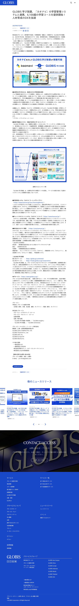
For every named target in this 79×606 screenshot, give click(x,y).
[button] (75, 2)
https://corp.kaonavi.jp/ (37, 228)
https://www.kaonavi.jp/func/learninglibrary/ (28, 202)
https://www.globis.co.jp (29, 277)
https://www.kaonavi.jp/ (52, 216)
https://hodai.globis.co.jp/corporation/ (38, 261)
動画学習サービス (24, 28)
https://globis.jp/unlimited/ (35, 259)
